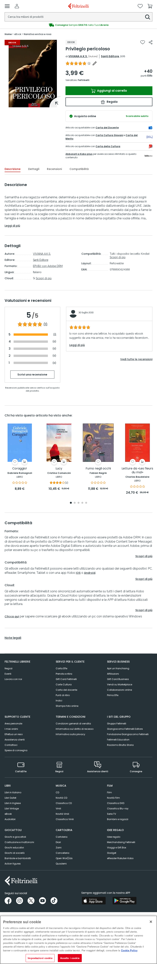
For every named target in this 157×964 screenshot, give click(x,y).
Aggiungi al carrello (111, 91)
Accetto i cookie (69, 958)
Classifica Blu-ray (117, 808)
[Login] (16, 6)
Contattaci (11, 745)
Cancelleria (62, 853)
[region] (78, 940)
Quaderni (61, 863)
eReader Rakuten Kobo (120, 858)
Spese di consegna (16, 750)
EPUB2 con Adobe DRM (48, 266)
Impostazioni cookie (40, 958)
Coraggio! (19, 469)
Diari (58, 842)
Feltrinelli (83, 80)
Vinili (58, 808)
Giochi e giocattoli (15, 836)
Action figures (13, 863)
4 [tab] (82, 503)
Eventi (8, 673)
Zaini (58, 847)
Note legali (13, 638)
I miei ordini (11, 729)
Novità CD (61, 797)
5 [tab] (86, 503)
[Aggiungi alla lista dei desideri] (142, 42)
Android (89, 573)
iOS (78, 573)
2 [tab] (74, 503)
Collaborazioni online (119, 689)
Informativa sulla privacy (70, 734)
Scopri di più (44, 278)
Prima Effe (112, 695)
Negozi (8, 668)
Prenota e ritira (64, 673)
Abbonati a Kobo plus (78, 154)
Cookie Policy (129, 950)
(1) (45, 324)
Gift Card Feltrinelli (66, 679)
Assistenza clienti (15, 739)
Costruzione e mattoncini (19, 842)
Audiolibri (10, 819)
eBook (8, 813)
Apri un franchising (118, 668)
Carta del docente (66, 689)
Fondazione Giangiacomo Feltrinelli (128, 734)
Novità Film (113, 797)
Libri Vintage (12, 808)
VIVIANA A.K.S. (78, 56)
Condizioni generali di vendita (73, 723)
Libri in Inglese (13, 803)
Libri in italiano (13, 792)
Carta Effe (61, 668)
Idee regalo (113, 836)
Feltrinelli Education (118, 739)
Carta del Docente (107, 127)
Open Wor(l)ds (64, 858)
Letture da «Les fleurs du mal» (137, 470)
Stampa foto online (67, 706)
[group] (78, 25)
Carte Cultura (64, 684)
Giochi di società (15, 853)
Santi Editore (110, 56)
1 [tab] (33, 104)
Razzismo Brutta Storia (120, 745)
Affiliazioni (113, 673)
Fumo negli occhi (98, 469)
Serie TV (111, 813)
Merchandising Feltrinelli (121, 842)
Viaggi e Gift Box (116, 847)
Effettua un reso (14, 734)
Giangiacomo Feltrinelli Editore (125, 729)
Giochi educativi (14, 847)
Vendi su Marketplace (119, 684)
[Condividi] (150, 42)
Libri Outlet (10, 797)
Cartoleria (61, 836)
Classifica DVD (115, 803)
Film (109, 792)
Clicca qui (12, 616)
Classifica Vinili (65, 819)
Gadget (111, 853)
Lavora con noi (13, 679)
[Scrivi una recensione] (94, 63)
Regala (112, 102)
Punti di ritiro (63, 695)
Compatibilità (79, 169)
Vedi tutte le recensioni (136, 359)
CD (57, 792)
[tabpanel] (33, 73)
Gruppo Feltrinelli (116, 723)
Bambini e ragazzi (117, 819)
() (89, 63)
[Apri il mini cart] (149, 6)
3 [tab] (78, 503)
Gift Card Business (118, 679)
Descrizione (12, 169)
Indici (59, 700)
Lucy (59, 469)
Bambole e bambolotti (18, 858)
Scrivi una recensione (32, 374)
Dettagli (33, 169)
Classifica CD (64, 803)
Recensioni (54, 169)
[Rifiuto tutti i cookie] (151, 921)
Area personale (13, 723)
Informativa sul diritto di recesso (74, 729)
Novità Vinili (62, 813)
